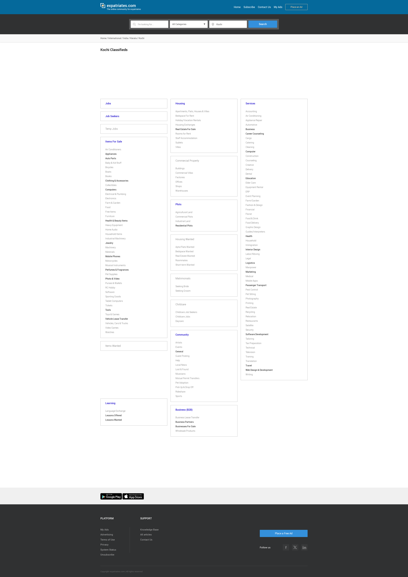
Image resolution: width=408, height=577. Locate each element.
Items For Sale (113, 141)
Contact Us (264, 7)
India (125, 38)
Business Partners (184, 421)
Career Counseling (255, 133)
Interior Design (253, 249)
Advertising (106, 534)
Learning (110, 403)
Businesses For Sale (185, 426)
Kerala (133, 38)
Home (237, 7)
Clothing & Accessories (116, 180)
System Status (108, 549)
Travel (249, 365)
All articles (146, 534)
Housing (180, 103)
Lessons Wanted (113, 419)
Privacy (104, 544)
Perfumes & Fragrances (117, 269)
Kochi (141, 38)
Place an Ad (296, 6)
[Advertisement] (204, 78)
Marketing (251, 271)
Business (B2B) (184, 409)
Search (263, 24)
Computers (110, 189)
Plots (178, 204)
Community (182, 334)
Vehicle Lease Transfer (116, 318)
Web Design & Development (259, 369)
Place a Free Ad (283, 533)
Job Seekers (112, 116)
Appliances (111, 153)
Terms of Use (107, 539)
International (114, 38)
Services (250, 103)
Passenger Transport (256, 285)
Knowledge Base (149, 529)
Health (249, 236)
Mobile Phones (112, 256)
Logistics (250, 262)
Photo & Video (112, 278)
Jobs (108, 103)
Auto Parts (110, 158)
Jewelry (109, 242)
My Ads (278, 7)
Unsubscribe (107, 554)
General (179, 351)
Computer (250, 151)
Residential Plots (184, 225)
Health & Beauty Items (116, 220)
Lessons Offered (113, 415)
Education (251, 178)
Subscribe (249, 7)
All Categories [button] (179, 24)
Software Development (257, 334)
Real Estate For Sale (185, 129)
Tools (108, 309)
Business (250, 129)
